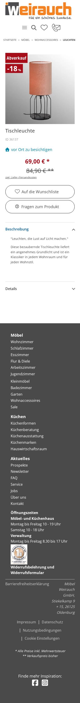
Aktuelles (20, 458)
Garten (16, 394)
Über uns (18, 497)
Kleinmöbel (20, 381)
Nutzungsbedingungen (42, 630)
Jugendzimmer (23, 373)
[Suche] (33, 27)
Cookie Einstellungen (42, 638)
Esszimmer (20, 354)
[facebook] (35, 682)
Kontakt (17, 503)
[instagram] (45, 682)
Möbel (25, 39)
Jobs (14, 490)
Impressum (26, 622)
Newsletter (20, 471)
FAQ (14, 477)
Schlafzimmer (22, 348)
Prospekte (19, 465)
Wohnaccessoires (46, 39)
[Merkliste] (44, 26)
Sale (14, 406)
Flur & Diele (20, 361)
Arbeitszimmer (23, 367)
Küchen (18, 416)
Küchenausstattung (27, 435)
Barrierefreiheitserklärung (27, 583)
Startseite (9, 39)
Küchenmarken (23, 442)
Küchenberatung (25, 429)
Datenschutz (52, 622)
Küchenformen (23, 423)
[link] (38, 10)
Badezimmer (21, 387)
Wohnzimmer (22, 341)
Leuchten (69, 39)
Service (17, 484)
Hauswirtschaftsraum (29, 448)
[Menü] (24, 27)
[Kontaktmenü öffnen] (56, 27)
